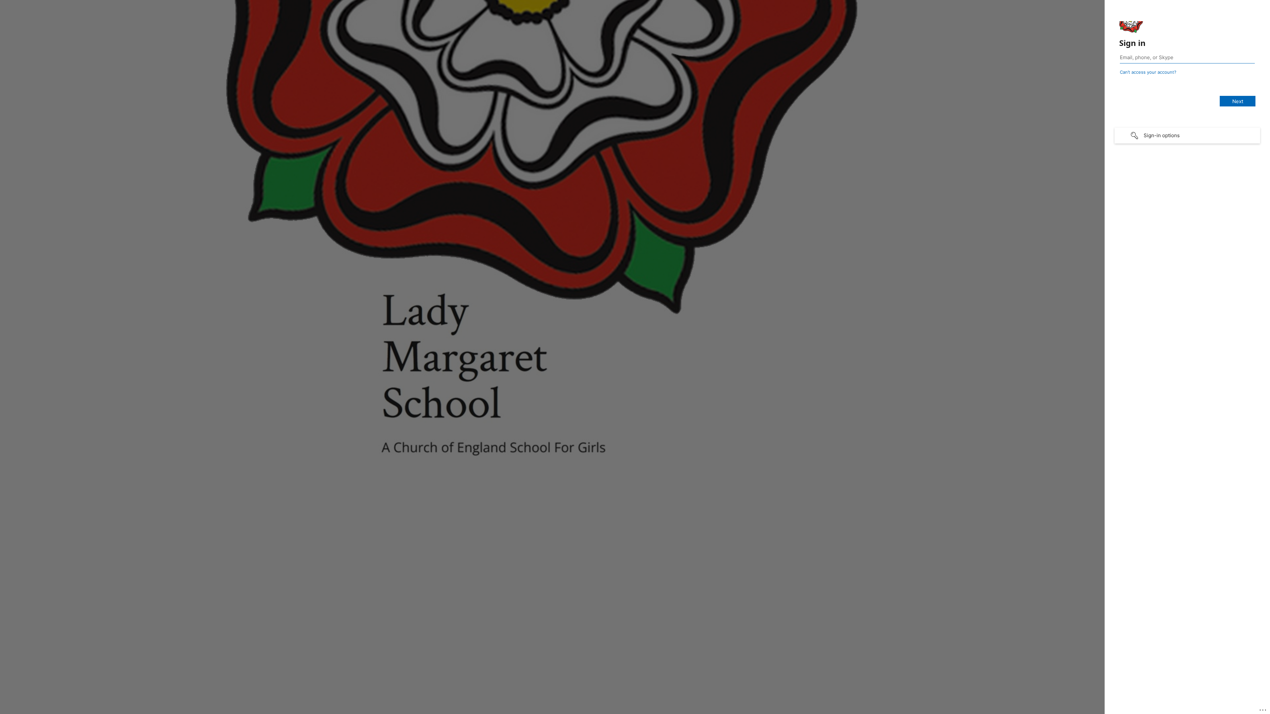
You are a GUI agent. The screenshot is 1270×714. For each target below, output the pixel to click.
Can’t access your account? (1148, 72)
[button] (1187, 135)
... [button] (1263, 708)
